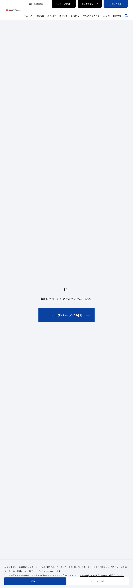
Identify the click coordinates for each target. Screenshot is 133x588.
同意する (35, 581)
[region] (66, 574)
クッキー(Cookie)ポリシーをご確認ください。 (102, 575)
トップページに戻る (66, 315)
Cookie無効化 (98, 581)
